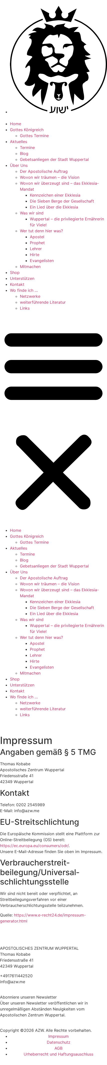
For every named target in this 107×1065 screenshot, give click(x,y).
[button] (53, 419)
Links (25, 308)
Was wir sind (32, 212)
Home (15, 123)
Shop (15, 272)
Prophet (37, 242)
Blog (24, 153)
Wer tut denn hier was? (41, 230)
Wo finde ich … (24, 290)
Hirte (34, 254)
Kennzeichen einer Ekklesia (55, 195)
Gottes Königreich (27, 129)
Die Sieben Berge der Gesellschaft (62, 201)
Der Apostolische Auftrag (44, 171)
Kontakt (17, 284)
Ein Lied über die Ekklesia (54, 207)
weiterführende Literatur (43, 302)
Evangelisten (42, 260)
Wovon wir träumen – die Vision (49, 177)
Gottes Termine (34, 135)
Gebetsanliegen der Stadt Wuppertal (54, 159)
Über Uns (19, 165)
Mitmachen (30, 266)
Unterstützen (22, 278)
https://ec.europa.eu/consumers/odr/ (34, 845)
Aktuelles (18, 141)
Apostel (37, 236)
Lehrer (36, 248)
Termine (27, 147)
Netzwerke (30, 296)
